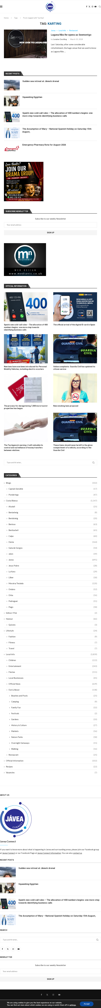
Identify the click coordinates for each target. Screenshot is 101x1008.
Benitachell (53, 530)
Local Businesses (53, 678)
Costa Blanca (51, 500)
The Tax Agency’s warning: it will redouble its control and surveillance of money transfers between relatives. (23, 447)
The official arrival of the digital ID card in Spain (74, 325)
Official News (53, 684)
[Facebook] (86, 6)
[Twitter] (89, 6)
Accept (87, 1004)
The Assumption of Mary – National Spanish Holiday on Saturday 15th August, (56, 130)
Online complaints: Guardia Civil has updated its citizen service (74, 368)
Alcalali (53, 506)
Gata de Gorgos (53, 548)
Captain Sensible (53, 489)
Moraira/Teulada (53, 583)
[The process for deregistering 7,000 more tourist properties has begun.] (26, 388)
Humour (51, 619)
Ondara (53, 589)
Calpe (53, 536)
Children (53, 660)
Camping (54, 701)
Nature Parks (54, 737)
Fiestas (53, 672)
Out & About (53, 690)
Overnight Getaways (54, 743)
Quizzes (53, 625)
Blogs (51, 483)
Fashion (53, 636)
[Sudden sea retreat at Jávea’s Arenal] (12, 85)
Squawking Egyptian (32, 97)
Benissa (53, 524)
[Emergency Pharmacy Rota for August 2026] (12, 148)
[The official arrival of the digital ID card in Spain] (75, 306)
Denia (53, 542)
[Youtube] (95, 6)
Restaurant (53, 755)
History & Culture (54, 725)
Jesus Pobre (53, 565)
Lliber (53, 577)
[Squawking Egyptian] (12, 101)
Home (6, 18)
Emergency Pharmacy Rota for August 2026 (44, 145)
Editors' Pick (51, 613)
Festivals (54, 713)
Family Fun (54, 707)
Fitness (53, 642)
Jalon (53, 554)
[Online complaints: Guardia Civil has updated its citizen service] (75, 348)
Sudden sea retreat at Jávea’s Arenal (40, 81)
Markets (54, 731)
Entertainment (53, 666)
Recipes (51, 766)
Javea (53, 560)
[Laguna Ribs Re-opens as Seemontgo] (25, 44)
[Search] (99, 6)
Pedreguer (53, 601)
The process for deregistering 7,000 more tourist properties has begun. (25, 407)
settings (72, 1005)
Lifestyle (51, 630)
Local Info (51, 654)
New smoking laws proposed (65, 406)
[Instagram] (92, 6)
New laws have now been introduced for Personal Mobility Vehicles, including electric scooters (25, 368)
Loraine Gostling (60, 39)
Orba (53, 595)
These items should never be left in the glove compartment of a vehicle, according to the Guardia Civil (72, 447)
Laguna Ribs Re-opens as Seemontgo (71, 34)
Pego (53, 607)
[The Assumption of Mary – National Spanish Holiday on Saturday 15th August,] (12, 133)
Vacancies (51, 772)
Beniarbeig (53, 512)
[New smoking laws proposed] (75, 388)
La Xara (53, 571)
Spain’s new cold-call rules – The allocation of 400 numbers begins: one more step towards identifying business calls (26, 327)
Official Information (51, 760)
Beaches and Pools (54, 695)
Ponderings (53, 494)
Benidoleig (53, 518)
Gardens (54, 719)
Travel (53, 648)
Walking (54, 749)
